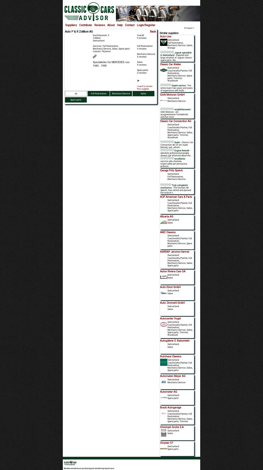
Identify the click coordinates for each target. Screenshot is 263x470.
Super (177, 142)
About (111, 25)
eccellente (180, 159)
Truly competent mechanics (174, 186)
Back (153, 31)
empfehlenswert (182, 109)
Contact (130, 25)
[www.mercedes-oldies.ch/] (97, 57)
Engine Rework (181, 150)
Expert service (178, 85)
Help (120, 25)
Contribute (85, 25)
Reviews (99, 25)
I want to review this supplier (144, 87)
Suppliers (71, 25)
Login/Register (146, 25)
